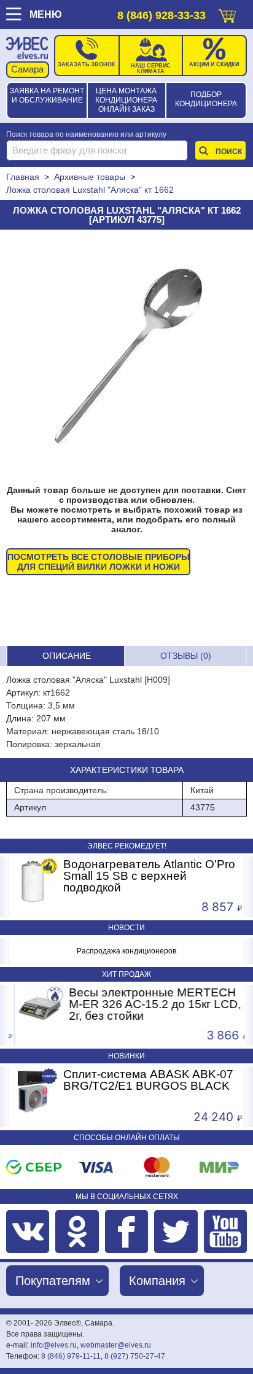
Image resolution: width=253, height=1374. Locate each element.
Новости (126, 927)
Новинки (126, 1056)
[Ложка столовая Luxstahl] (126, 357)
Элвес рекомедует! (126, 846)
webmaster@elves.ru (115, 1345)
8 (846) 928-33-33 (161, 15)
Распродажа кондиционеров (126, 951)
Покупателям (52, 1280)
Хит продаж (126, 974)
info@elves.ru (54, 1345)
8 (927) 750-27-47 (134, 1356)
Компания (157, 1280)
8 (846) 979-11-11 (71, 1356)
